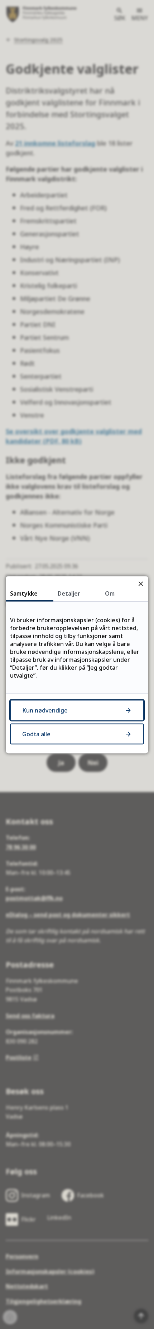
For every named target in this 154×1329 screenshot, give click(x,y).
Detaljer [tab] (69, 593)
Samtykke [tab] (24, 593)
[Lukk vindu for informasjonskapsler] (140, 583)
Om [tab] (110, 593)
